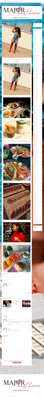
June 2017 (35, 60)
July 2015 (35, 101)
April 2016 (35, 85)
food (6, 276)
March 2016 (35, 87)
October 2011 (35, 181)
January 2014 (35, 133)
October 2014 (35, 117)
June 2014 (35, 124)
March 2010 (35, 215)
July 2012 (35, 165)
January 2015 (35, 112)
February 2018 (36, 46)
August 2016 (35, 78)
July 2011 (35, 186)
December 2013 (36, 135)
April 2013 (35, 149)
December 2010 (36, 199)
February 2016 (36, 89)
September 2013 (36, 140)
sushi (24, 276)
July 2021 (35, 32)
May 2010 (35, 211)
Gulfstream (10, 119)
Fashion (16, 60)
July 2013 (35, 144)
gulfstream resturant (10, 276)
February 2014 (36, 131)
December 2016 (36, 71)
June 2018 (35, 39)
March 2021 (35, 34)
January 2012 (35, 176)
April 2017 (35, 64)
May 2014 (35, 126)
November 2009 (36, 222)
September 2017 (36, 55)
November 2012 (36, 158)
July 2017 (35, 59)
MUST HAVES (3, 1)
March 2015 (35, 108)
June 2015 (35, 103)
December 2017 (36, 50)
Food (18, 60)
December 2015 (36, 92)
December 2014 (36, 114)
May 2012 (35, 169)
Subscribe (21, 1)
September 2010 (36, 204)
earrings (11, 243)
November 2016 (36, 73)
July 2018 (35, 37)
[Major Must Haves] (22, 12)
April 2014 (35, 128)
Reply (30, 319)
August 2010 (35, 206)
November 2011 (36, 179)
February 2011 (36, 195)
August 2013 (35, 142)
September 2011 (36, 183)
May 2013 (35, 147)
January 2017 (35, 69)
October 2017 (35, 53)
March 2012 (35, 172)
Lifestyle (21, 60)
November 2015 (36, 94)
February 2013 (36, 153)
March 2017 (35, 66)
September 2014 (36, 119)
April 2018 (35, 43)
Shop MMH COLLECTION (14, 1)
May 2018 (35, 41)
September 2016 (36, 76)
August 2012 (35, 163)
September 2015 (36, 98)
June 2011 (35, 188)
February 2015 (36, 110)
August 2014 (35, 121)
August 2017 (35, 57)
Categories (8, 1)
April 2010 (35, 213)
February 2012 (36, 174)
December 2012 (36, 156)
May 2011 (35, 190)
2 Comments (10, 279)
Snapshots (21, 276)
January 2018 (35, 48)
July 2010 (35, 208)
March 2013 (35, 151)
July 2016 (35, 80)
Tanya (9, 283)
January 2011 (35, 197)
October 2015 (35, 96)
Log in (35, 229)
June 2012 (35, 167)
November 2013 (36, 137)
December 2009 (36, 220)
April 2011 (35, 192)
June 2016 (35, 82)
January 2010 (35, 218)
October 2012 (35, 160)
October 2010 (35, 202)
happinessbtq (17, 276)
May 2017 (35, 62)
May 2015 (35, 105)
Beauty (13, 60)
